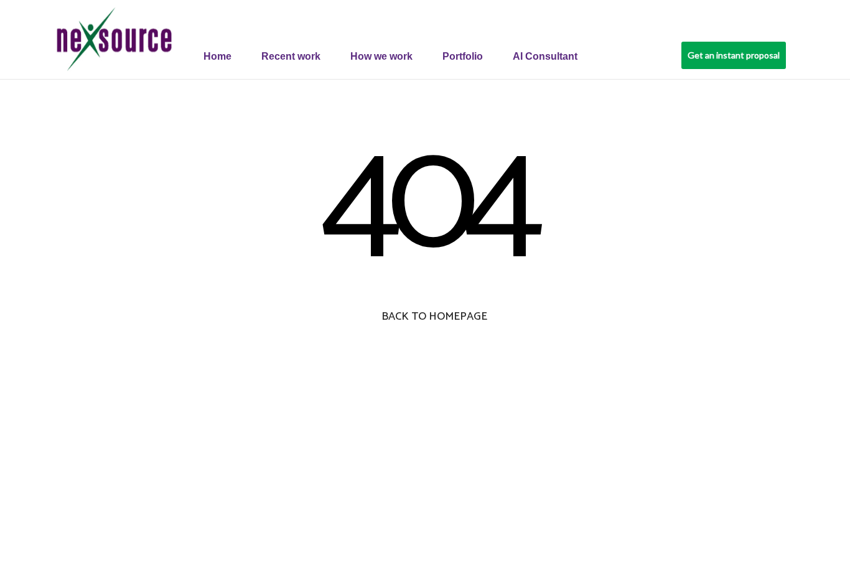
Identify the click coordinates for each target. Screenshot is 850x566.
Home (217, 56)
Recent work (290, 56)
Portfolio (462, 56)
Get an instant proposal (734, 55)
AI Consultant (545, 56)
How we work (381, 56)
